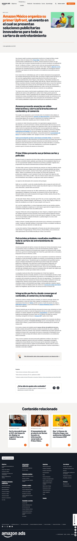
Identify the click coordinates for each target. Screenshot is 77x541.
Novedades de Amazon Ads (68, 468)
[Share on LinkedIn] (75, 533)
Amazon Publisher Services (27, 509)
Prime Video (36, 60)
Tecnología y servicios (27, 500)
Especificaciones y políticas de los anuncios (68, 473)
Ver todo (3, 499)
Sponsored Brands (5, 489)
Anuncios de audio (5, 495)
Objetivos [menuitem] (4, 464)
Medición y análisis (26, 485)
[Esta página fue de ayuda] (58, 388)
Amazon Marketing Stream (27, 489)
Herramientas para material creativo (27, 481)
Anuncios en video (5, 493)
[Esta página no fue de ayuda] (54, 388)
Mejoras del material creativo (27, 476)
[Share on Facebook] (75, 527)
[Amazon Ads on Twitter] (5, 526)
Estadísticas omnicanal (26, 493)
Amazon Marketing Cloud (46, 304)
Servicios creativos (25, 478)
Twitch (31, 303)
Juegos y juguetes (46, 492)
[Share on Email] (75, 535)
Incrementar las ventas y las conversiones (7, 474)
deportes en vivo (55, 66)
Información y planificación (25, 465)
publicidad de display (21, 304)
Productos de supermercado (48, 478)
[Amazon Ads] (5, 3)
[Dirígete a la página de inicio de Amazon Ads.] (13, 534)
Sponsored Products (6, 487)
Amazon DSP (38, 316)
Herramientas (37, 3)
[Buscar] (55, 3)
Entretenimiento (46, 472)
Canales (45, 498)
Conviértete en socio (67, 485)
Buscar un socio (66, 483)
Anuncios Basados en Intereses (36, 524)
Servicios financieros (46, 476)
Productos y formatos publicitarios (7, 482)
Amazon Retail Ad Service (27, 511)
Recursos (65, 470)
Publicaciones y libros (47, 488)
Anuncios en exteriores (6, 497)
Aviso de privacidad (24, 524)
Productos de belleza (47, 468)
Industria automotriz (47, 466)
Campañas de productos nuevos (26, 513)
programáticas (43, 312)
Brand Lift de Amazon (26, 487)
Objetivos (14, 3)
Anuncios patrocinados (6, 485)
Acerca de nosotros (5, 524)
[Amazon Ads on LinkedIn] (2, 526)
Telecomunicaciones (46, 490)
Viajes (44, 494)
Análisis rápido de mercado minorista (27, 496)
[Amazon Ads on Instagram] (7, 526)
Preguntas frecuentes (67, 475)
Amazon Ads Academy (67, 466)
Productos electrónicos (47, 470)
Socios (43, 3)
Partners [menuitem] (65, 481)
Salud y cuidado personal (47, 480)
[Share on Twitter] (75, 530)
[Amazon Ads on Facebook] (12, 526)
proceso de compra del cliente (53, 284)
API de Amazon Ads (26, 506)
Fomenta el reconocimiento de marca (8, 467)
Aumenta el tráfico (5, 471)
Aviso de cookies (47, 524)
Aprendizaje (49, 3)
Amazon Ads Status (56, 524)
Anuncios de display (5, 491)
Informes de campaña (26, 491)
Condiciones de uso (15, 524)
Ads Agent (24, 516)
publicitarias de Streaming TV (23, 131)
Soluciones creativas (27, 474)
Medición (29, 3)
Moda (44, 474)
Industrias (45, 464)
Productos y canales (22, 3)
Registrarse (71, 3)
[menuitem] (8, 490)
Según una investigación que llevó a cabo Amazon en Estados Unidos (33, 137)
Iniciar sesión (61, 3)
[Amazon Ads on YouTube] (9, 526)
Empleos (64, 524)
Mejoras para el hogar (47, 485)
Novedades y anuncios (67, 477)
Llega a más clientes (6, 469)
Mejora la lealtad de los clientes (6, 477)
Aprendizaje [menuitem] (66, 464)
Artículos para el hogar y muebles (47, 483)
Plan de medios (25, 470)
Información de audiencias (27, 468)
